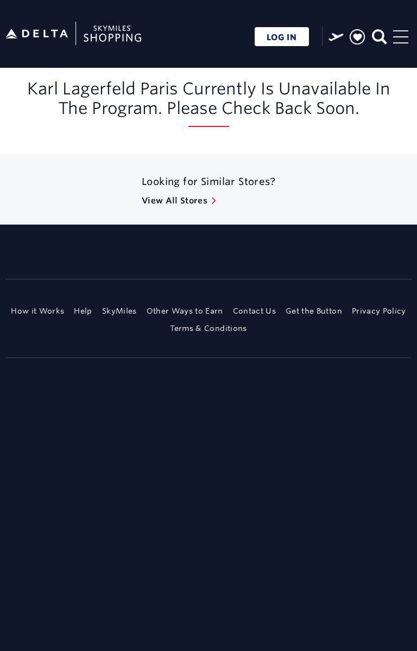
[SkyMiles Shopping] (73, 34)
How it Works (37, 311)
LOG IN (282, 37)
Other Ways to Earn (185, 311)
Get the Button (314, 311)
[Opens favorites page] (357, 37)
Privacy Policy (379, 311)
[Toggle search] (379, 35)
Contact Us (254, 311)
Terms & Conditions (208, 328)
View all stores (174, 200)
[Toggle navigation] (401, 35)
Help (83, 311)
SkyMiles (119, 311)
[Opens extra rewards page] (336, 37)
